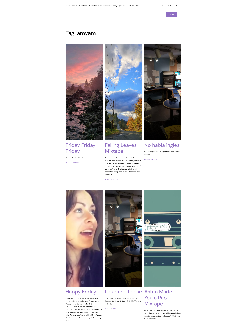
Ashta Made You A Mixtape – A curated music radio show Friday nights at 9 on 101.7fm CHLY (102, 6)
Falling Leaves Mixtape (121, 148)
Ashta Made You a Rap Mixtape (158, 298)
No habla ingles (162, 145)
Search (171, 14)
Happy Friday (81, 292)
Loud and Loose (123, 292)
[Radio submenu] (172, 5)
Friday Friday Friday (81, 148)
